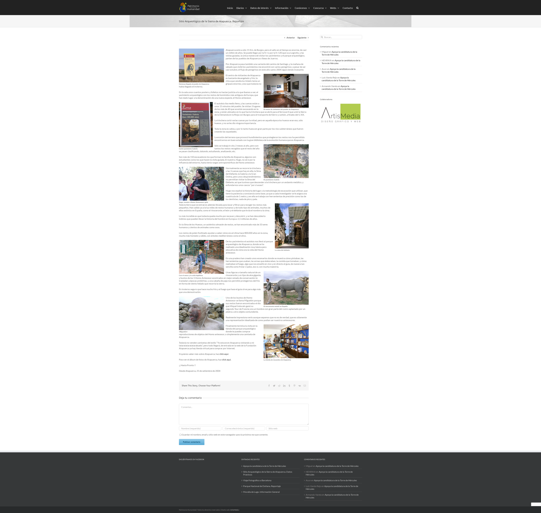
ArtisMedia (234, 510)
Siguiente (301, 37)
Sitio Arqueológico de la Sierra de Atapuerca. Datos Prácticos (267, 473)
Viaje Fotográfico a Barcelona (257, 480)
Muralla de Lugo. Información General (261, 491)
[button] (357, 7)
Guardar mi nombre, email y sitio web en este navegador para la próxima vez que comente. (225, 434)
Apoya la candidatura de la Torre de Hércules (339, 79)
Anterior (291, 37)
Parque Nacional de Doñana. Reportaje (262, 486)
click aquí (223, 354)
